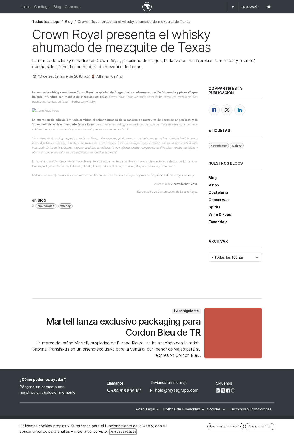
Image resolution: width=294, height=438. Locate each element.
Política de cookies (123, 431)
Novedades (46, 206)
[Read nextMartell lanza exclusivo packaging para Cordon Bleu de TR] (233, 333)
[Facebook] (214, 109)
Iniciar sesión (250, 6)
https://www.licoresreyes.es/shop (172, 175)
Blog (69, 21)
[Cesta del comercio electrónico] (232, 6)
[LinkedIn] (239, 109)
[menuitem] (26, 6)
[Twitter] (226, 109)
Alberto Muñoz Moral (184, 184)
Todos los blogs (46, 21)
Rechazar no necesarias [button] (225, 426)
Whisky (65, 206)
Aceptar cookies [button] (260, 426)
